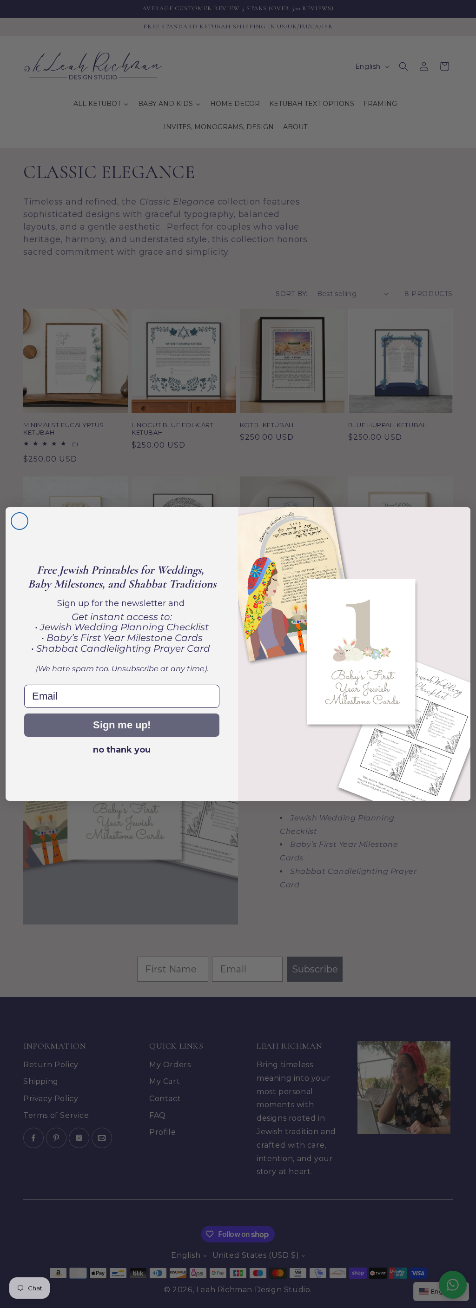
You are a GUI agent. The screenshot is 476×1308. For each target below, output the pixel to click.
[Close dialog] (19, 521)
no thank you (122, 750)
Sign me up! (122, 725)
